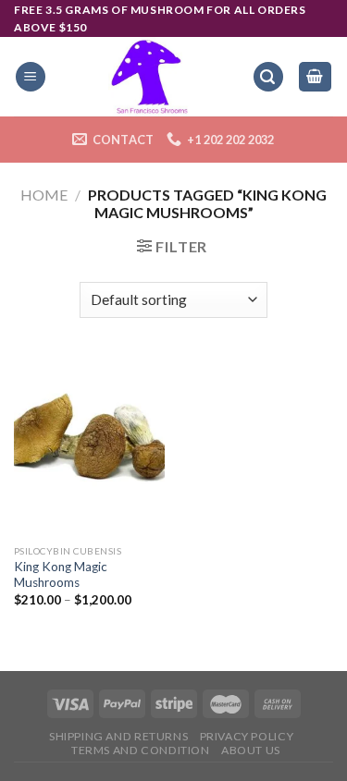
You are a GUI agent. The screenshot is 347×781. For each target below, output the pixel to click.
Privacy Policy (247, 736)
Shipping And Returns (118, 736)
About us (250, 750)
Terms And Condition (140, 750)
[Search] (268, 77)
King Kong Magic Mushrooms (60, 575)
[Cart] (315, 77)
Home (44, 194)
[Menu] (30, 77)
